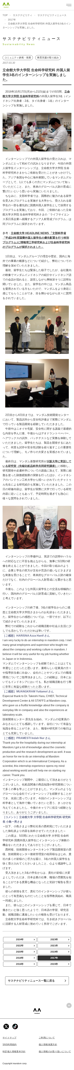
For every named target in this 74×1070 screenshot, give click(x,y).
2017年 (12, 19)
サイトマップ (9, 1037)
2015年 (54, 964)
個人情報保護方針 (48, 1044)
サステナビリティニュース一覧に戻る (31, 980)
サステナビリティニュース (52, 15)
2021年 (54, 945)
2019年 (54, 951)
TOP (5, 15)
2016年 (20, 964)
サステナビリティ (22, 15)
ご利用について (47, 1037)
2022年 (20, 945)
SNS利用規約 (10, 1044)
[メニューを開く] (68, 5)
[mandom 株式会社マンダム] (37, 1011)
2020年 (20, 951)
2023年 (54, 939)
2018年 (20, 957)
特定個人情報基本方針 (14, 1051)
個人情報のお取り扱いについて (55, 1051)
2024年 (20, 939)
